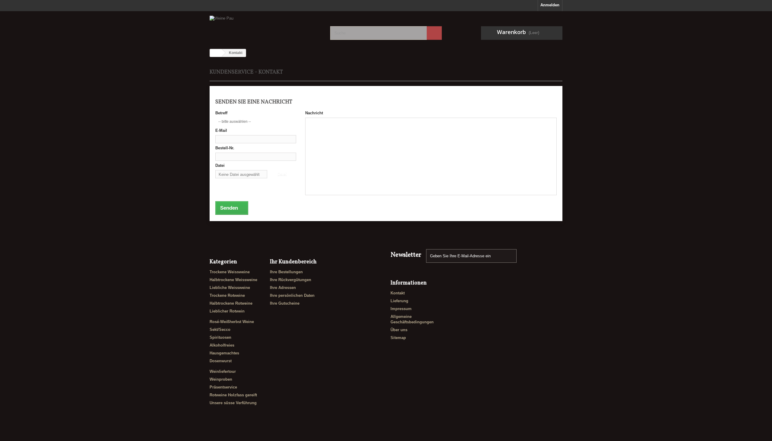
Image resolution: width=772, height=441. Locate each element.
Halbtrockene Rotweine (231, 303)
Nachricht (314, 113)
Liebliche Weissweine (230, 287)
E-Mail (221, 130)
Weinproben (221, 379)
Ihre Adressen (283, 287)
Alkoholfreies (222, 345)
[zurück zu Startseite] (216, 53)
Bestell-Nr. (224, 148)
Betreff (221, 113)
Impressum (401, 308)
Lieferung (399, 301)
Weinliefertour (223, 371)
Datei (220, 165)
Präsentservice (223, 387)
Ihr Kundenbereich (293, 262)
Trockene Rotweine (227, 295)
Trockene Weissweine (230, 272)
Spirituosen (220, 337)
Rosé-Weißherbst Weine (232, 321)
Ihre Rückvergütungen (290, 280)
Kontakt (398, 293)
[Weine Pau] (265, 27)
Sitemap (398, 337)
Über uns (399, 330)
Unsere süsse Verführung (233, 403)
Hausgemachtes (224, 353)
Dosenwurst (221, 361)
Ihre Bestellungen (286, 272)
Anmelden (549, 5)
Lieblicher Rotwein (227, 311)
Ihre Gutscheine (284, 303)
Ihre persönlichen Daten (292, 295)
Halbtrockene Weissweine (233, 280)
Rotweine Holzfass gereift (233, 395)
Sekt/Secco (220, 329)
